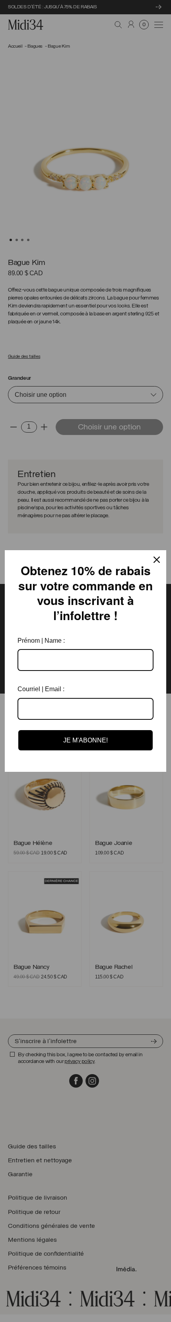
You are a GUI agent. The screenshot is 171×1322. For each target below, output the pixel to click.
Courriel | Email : (40, 689)
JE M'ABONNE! (85, 740)
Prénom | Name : (41, 640)
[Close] (156, 559)
